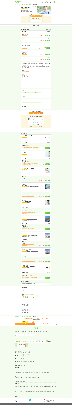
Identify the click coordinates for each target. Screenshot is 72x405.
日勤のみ (21, 381)
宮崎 (28, 361)
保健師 (22, 365)
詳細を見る (47, 35)
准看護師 (19, 365)
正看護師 (16, 365)
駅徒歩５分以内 (28, 391)
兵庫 (21, 357)
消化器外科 (16, 386)
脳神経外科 (20, 386)
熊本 (25, 361)
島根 (23, 358)
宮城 (26, 351)
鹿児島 (31, 361)
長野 (29, 352)
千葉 (23, 354)
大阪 (17, 357)
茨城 (25, 354)
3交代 (18, 381)
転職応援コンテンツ (32, 331)
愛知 (17, 355)
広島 (17, 358)
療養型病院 (26, 372)
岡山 (19, 358)
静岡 (21, 355)
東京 (17, 354)
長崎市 (30, 4)
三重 (23, 355)
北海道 (20, 351)
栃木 (27, 354)
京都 (19, 357)
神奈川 (20, 354)
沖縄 (33, 361)
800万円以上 (38, 377)
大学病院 (19, 372)
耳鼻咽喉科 (37, 386)
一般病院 (16, 372)
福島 (31, 351)
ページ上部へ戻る (35, 129)
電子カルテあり (52, 391)
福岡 (19, 361)
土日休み (24, 391)
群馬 (29, 354)
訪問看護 (42, 372)
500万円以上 (25, 377)
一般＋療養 (22, 372)
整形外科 (24, 386)
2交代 (16, 381)
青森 (22, 351)
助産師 (25, 365)
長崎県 (27, 4)
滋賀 (23, 357)
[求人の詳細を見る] (36, 142)
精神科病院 (30, 372)
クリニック (33, 372)
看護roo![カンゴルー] (17, 4)
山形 (30, 351)
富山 (22, 352)
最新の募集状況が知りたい (36, 18)
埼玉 (22, 354)
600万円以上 (30, 377)
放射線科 (52, 386)
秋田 (28, 351)
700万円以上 (34, 377)
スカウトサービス (24, 331)
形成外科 (27, 386)
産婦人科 (32, 386)
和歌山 (27, 357)
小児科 (29, 386)
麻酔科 (55, 386)
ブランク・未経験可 (47, 391)
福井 (25, 352)
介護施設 (45, 372)
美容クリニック (38, 372)
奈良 (25, 357)
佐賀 (21, 361)
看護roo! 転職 (23, 4)
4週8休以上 (21, 391)
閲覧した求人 (17, 331)
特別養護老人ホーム (50, 372)
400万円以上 (21, 377)
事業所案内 (16, 396)
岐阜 (19, 355)
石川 (23, 352)
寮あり (39, 391)
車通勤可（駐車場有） (34, 391)
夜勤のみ (24, 381)
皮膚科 (41, 386)
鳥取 (21, 358)
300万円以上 (17, 377)
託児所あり (41, 391)
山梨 (27, 352)
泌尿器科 (43, 386)
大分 (27, 361)
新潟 (20, 352)
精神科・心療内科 (47, 386)
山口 (25, 358)
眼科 (34, 386)
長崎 (23, 361)
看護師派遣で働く (38, 331)
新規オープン (17, 391)
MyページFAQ (45, 331)
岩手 (24, 351)
